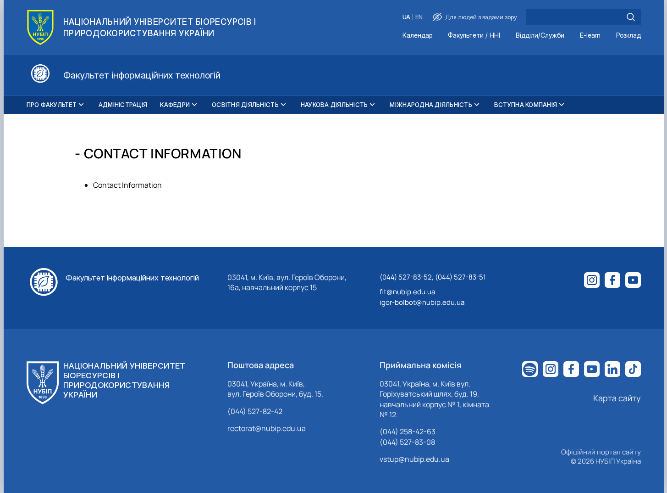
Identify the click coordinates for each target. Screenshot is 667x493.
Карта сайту (617, 398)
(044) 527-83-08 (407, 442)
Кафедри (175, 104)
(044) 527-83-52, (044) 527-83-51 (433, 277)
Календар (417, 35)
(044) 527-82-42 (254, 411)
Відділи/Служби (540, 35)
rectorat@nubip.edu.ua (266, 428)
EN (419, 17)
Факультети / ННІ (474, 35)
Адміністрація (123, 104)
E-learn (590, 35)
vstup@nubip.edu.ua (414, 459)
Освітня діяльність (245, 104)
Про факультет (52, 104)
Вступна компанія (525, 104)
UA (406, 17)
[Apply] (631, 17)
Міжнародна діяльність (431, 104)
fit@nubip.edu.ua (407, 292)
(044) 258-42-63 (407, 431)
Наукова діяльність (334, 104)
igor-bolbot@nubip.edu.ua (422, 302)
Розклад (628, 35)
